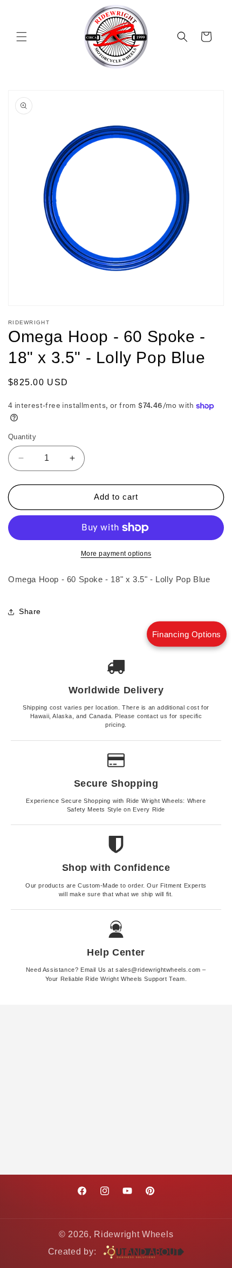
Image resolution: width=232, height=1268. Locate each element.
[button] (21, 37)
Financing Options (186, 634)
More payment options (116, 553)
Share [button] (30, 611)
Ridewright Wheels (133, 1234)
